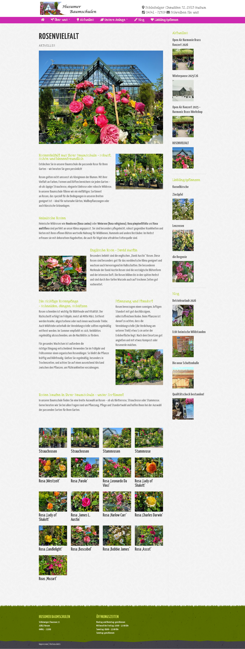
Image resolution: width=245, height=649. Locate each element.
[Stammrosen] (117, 447)
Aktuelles (86, 20)
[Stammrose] (149, 447)
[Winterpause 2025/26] (183, 90)
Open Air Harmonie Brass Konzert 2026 (186, 42)
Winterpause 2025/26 (185, 76)
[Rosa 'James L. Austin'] (85, 511)
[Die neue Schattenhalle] (183, 377)
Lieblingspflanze (166, 20)
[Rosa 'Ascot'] (149, 545)
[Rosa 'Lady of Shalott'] (149, 477)
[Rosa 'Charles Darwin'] (62, 291)
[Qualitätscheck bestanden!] (183, 409)
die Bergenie (179, 257)
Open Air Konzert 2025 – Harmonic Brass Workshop (187, 110)
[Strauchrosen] (53, 447)
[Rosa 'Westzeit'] (53, 477)
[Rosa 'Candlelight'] (53, 545)
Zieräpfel (177, 194)
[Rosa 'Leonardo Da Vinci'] (117, 477)
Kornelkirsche (180, 187)
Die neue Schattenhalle (185, 363)
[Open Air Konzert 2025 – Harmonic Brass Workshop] (183, 126)
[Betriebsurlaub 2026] (183, 315)
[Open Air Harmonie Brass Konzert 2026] (183, 59)
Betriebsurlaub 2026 (184, 300)
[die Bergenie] (183, 271)
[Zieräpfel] (183, 209)
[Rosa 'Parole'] (85, 477)
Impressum (43, 644)
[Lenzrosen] (183, 240)
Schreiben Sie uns (184, 12)
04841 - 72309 (155, 12)
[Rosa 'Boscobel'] (85, 545)
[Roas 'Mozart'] (53, 575)
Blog (140, 20)
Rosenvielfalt (180, 143)
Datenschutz (55, 644)
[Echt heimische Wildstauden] (183, 346)
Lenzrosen (178, 226)
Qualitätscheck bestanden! (188, 394)
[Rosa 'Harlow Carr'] (117, 511)
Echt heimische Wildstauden (189, 332)
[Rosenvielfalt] (183, 158)
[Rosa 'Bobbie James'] (117, 545)
